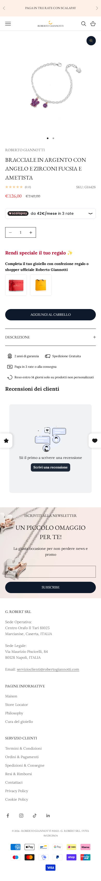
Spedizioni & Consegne (25, 765)
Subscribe (51, 587)
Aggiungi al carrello (51, 314)
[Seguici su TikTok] (34, 815)
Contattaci (14, 782)
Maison (11, 696)
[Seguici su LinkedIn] (48, 815)
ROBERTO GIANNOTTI (25, 149)
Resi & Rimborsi (18, 774)
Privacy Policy (16, 791)
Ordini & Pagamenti (22, 757)
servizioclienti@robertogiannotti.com (48, 669)
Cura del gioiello (19, 721)
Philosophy (14, 713)
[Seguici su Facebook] (7, 815)
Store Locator (16, 704)
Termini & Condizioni (23, 748)
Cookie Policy (16, 799)
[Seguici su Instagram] (21, 815)
